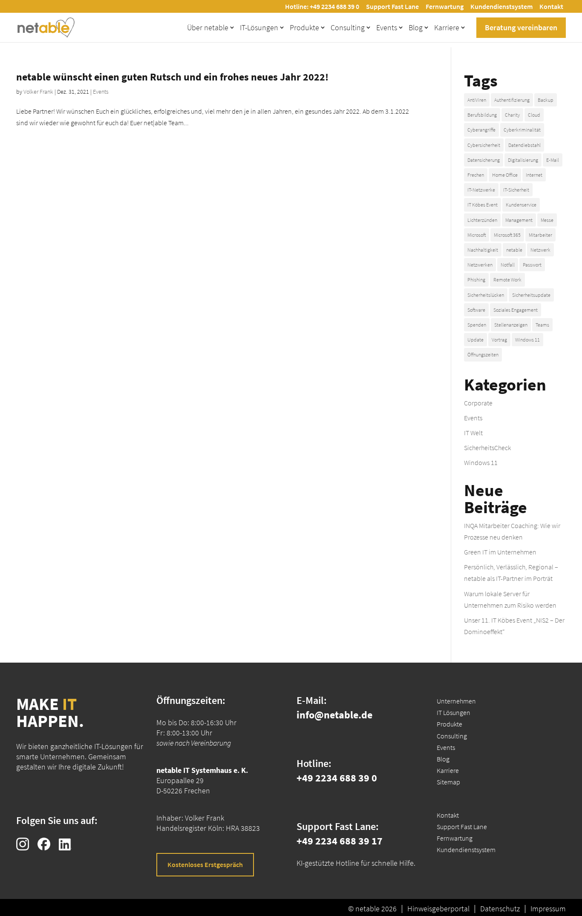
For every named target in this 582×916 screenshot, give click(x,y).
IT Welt (473, 432)
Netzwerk (540, 250)
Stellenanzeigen (510, 325)
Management (519, 220)
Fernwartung (445, 6)
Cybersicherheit (483, 145)
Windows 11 (527, 339)
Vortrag (499, 339)
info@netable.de (334, 714)
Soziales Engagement (515, 310)
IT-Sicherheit (516, 190)
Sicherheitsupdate (531, 295)
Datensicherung (483, 160)
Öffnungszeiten (482, 354)
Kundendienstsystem (501, 6)
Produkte (304, 27)
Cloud (534, 115)
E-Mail (552, 160)
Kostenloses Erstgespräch (205, 864)
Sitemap (448, 782)
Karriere (446, 27)
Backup (545, 100)
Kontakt (551, 6)
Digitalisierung (523, 160)
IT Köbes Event (482, 204)
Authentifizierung (512, 100)
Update (475, 339)
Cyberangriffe (481, 129)
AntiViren (476, 100)
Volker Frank (38, 91)
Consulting (348, 27)
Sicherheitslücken (485, 295)
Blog (416, 27)
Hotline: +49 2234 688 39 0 (322, 6)
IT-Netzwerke (481, 190)
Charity (512, 115)
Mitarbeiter (540, 235)
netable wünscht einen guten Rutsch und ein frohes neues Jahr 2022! (172, 76)
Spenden (476, 325)
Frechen (475, 175)
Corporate (478, 403)
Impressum (548, 909)
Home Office (505, 175)
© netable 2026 (372, 909)
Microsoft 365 (507, 235)
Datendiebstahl (524, 145)
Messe (547, 220)
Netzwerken (480, 264)
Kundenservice (521, 204)
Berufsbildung (482, 115)
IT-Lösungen (259, 27)
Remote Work (507, 279)
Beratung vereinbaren (521, 27)
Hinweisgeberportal (438, 909)
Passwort (532, 264)
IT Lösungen (453, 712)
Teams (542, 325)
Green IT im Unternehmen (500, 552)
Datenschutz (500, 909)
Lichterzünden (482, 220)
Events (386, 27)
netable (514, 250)
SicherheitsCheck (487, 447)
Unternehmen (456, 701)
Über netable (207, 27)
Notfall (508, 264)
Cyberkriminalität (522, 129)
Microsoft (476, 235)
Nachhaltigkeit (482, 250)
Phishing (476, 279)
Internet (534, 175)
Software (476, 310)
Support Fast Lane (392, 6)
